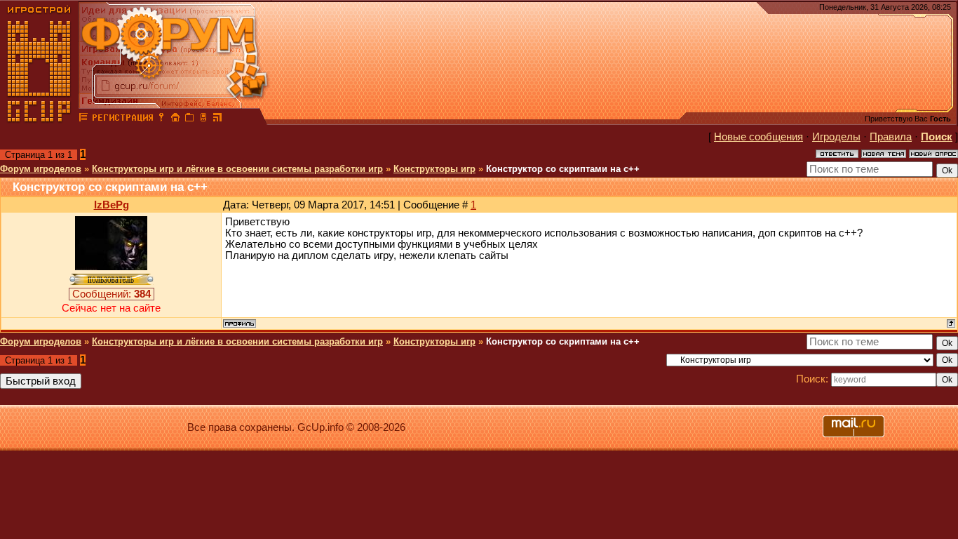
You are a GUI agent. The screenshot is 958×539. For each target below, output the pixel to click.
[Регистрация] (122, 119)
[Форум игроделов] (83, 119)
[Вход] (161, 119)
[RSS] (217, 119)
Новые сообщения (758, 136)
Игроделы (836, 136)
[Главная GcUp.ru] (39, 119)
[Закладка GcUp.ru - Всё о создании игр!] (189, 119)
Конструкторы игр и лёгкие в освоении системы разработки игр (237, 169)
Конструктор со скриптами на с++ (563, 169)
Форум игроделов (40, 169)
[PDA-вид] (203, 119)
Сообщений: (111, 294)
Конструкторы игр (434, 169)
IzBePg (111, 205)
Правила (891, 136)
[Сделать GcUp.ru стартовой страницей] (175, 119)
